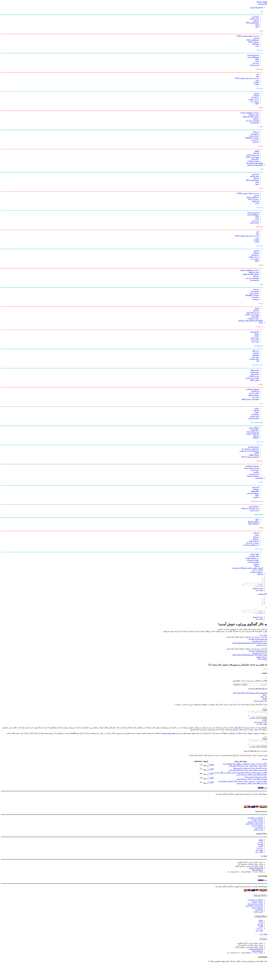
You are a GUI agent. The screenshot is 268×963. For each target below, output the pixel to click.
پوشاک (256, 334)
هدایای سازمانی (253, 418)
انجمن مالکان (254, 380)
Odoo (256, 643)
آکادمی (260, 846)
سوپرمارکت (254, 337)
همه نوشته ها (262, 639)
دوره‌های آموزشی (253, 493)
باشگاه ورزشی (254, 427)
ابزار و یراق (255, 339)
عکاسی (256, 472)
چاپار (250, 693)
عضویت (244, 684)
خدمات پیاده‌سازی (252, 560)
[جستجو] (242, 584)
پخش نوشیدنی (254, 359)
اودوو (265, 643)
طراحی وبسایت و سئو (255, 821)
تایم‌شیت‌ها (255, 134)
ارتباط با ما (263, 939)
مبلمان (256, 335)
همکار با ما (259, 852)
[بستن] (266, 647)
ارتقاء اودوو (259, 827)
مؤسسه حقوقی (253, 395)
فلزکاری (256, 410)
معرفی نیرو (255, 101)
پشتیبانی (256, 564)
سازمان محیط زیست (251, 468)
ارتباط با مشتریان (257, 819)
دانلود (257, 519)
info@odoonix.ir (257, 870)
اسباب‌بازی (255, 341)
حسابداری (255, 16)
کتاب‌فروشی (254, 332)
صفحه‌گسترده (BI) (252, 22)
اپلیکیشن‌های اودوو (256, 7)
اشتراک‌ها (255, 44)
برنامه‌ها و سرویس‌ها (260, 895)
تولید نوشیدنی (254, 416)
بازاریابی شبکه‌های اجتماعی (249, 112)
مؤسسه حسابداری (252, 389)
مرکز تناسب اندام (253, 431)
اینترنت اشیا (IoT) (253, 155)
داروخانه (256, 435)
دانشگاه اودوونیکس (260, 916)
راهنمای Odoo (262, 659)
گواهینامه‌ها (255, 491)
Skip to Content (262, 2)
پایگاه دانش (255, 159)
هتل (257, 361)
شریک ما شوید (254, 541)
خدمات (255, 733)
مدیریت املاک (254, 376)
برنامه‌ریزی (255, 140)
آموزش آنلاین (254, 65)
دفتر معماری (254, 372)
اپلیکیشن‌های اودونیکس (255, 165)
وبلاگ (257, 59)
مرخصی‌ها (255, 97)
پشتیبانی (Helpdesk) (252, 138)
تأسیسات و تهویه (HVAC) (250, 457)
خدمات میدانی (254, 136)
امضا (257, 26)
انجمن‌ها (260, 844)
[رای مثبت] (266, 708)
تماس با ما (259, 590)
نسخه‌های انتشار (253, 523)
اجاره (257, 46)
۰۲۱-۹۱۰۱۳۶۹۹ (257, 570)
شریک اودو (255, 391)
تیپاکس (249, 774)
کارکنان (256, 93)
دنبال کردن (237, 684)
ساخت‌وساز (255, 374)
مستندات (256, 489)
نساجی (256, 408)
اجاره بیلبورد (254, 470)
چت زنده (256, 63)
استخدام (256, 95)
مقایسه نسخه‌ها (253, 521)
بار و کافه (255, 351)
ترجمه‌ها (256, 539)
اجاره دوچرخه (254, 474)
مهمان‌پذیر (255, 357)
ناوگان (256, 103)
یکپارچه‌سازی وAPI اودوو (254, 823)
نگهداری (256, 82)
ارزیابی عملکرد (253, 99)
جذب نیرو (255, 397)
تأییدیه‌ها (256, 153)
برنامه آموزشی (253, 506)
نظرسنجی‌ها (254, 122)
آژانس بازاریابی (253, 393)
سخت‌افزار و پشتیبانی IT (250, 449)
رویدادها (256, 118)
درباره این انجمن (261, 645)
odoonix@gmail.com (256, 868)
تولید (257, 76)
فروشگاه (259, 774)
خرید (257, 80)
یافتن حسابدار (254, 556)
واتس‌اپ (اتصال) (253, 161)
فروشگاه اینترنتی (253, 57)
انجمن (257, 61)
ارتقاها (256, 566)
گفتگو (257, 151)
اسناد (257, 24)
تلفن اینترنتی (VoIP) (252, 157)
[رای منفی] (263, 708)
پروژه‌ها (256, 132)
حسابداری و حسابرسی (255, 817)
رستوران (256, 353)
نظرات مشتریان (253, 562)
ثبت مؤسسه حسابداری (251, 545)
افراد (256, 639)
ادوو (251, 643)
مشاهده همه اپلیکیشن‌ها (255, 163)
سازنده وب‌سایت (253, 55)
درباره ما (260, 848)
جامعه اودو (259, 478)
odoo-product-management (241, 643)
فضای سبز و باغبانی (252, 378)
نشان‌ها (251, 639)
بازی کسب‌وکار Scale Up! (250, 508)
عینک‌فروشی (254, 429)
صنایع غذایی (255, 414)
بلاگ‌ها (261, 840)
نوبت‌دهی (256, 142)
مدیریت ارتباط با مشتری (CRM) (248, 36)
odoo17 (258, 643)
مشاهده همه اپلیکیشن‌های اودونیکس (250, 320)
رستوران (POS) (253, 42)
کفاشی (256, 453)
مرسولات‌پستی (256, 693)
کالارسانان (237, 727)
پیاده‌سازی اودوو (257, 825)
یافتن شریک (255, 554)
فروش (256, 38)
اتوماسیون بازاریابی (252, 120)
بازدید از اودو (254, 510)
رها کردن (252, 718)
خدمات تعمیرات (253, 447)
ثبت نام (264, 759)
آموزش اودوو (258, 829)
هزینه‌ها (256, 20)
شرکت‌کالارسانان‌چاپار (240, 693)
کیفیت (256, 84)
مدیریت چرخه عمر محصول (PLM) (247, 78)
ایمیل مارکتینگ (254, 114)
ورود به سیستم (258, 588)
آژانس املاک (254, 370)
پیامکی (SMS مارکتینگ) (251, 116)
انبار (257, 74)
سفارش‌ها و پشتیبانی (168, 733)
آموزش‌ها (255, 487)
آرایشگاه (256, 437)
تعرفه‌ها (260, 574)
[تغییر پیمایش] (262, 604)
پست (262, 693)
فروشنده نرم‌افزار (252, 476)
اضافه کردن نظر (261, 718)
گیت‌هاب (256, 533)
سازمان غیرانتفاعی (252, 466)
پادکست (256, 497)
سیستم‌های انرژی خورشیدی (249, 451)
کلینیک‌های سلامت (252, 433)
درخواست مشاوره (256, 572)
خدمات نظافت (254, 455)
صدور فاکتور (254, 18)
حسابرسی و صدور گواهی (250, 399)
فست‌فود (255, 355)
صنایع (261, 322)
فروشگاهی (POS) (253, 40)
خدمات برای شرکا (252, 543)
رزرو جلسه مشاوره (252, 558)
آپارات (261, 842)
